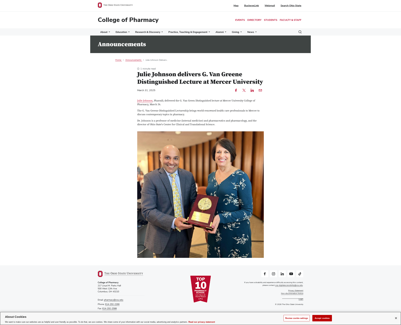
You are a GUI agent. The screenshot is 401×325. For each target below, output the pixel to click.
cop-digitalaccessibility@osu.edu (289, 285)
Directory (254, 20)
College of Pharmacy (128, 20)
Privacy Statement (295, 290)
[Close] (396, 318)
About (103, 32)
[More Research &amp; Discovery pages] (161, 32)
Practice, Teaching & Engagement (187, 32)
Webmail (270, 5)
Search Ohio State (291, 5)
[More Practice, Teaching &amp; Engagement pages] (208, 32)
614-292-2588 (109, 308)
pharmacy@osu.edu (113, 299)
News (250, 32)
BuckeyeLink (251, 5)
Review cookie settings (296, 318)
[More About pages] (108, 32)
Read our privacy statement (201, 322)
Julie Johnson (145, 100)
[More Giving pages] (240, 32)
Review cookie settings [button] (292, 296)
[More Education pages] (128, 32)
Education (121, 32)
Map (236, 5)
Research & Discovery (147, 32)
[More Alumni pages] (225, 32)
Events (240, 20)
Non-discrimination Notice (292, 293)
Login (301, 299)
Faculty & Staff (290, 20)
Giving (235, 32)
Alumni (220, 32)
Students (270, 20)
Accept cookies (322, 318)
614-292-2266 (112, 304)
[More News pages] (255, 32)
